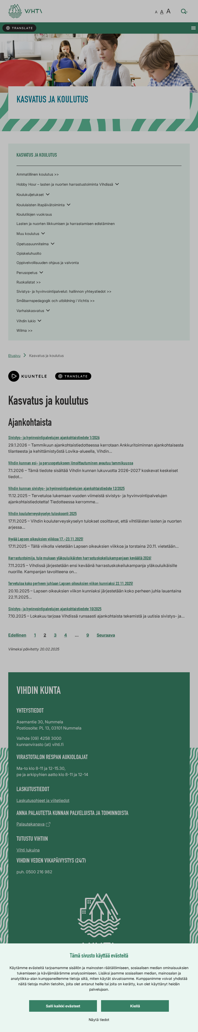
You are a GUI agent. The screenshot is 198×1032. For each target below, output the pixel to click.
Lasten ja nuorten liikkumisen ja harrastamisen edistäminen (65, 223)
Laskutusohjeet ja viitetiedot (42, 800)
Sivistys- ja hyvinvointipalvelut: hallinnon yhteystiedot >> (63, 291)
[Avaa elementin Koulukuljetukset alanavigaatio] (48, 194)
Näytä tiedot (99, 1019)
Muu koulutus (27, 233)
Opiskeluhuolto (28, 253)
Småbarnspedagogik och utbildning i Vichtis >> (55, 300)
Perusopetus (26, 272)
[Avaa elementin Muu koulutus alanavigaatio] (43, 233)
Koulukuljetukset (30, 194)
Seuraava (106, 635)
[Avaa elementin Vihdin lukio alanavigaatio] (39, 320)
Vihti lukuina (28, 850)
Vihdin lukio (26, 321)
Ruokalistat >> (28, 282)
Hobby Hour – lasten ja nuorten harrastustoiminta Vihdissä (64, 184)
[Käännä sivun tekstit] (19, 28)
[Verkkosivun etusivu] (25, 11)
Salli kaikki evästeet (63, 1006)
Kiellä (135, 1006)
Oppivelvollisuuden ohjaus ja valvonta (47, 262)
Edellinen (17, 635)
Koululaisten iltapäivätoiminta (40, 205)
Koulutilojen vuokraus (34, 214)
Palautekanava (30, 824)
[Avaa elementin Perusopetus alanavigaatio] (41, 272)
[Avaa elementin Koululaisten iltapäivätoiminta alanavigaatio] (68, 204)
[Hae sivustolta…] (184, 11)
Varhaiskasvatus (30, 310)
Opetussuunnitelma (32, 244)
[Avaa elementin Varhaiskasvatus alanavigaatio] (48, 310)
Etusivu (14, 355)
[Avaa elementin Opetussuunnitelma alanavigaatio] (52, 243)
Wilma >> (24, 330)
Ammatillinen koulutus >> (37, 174)
